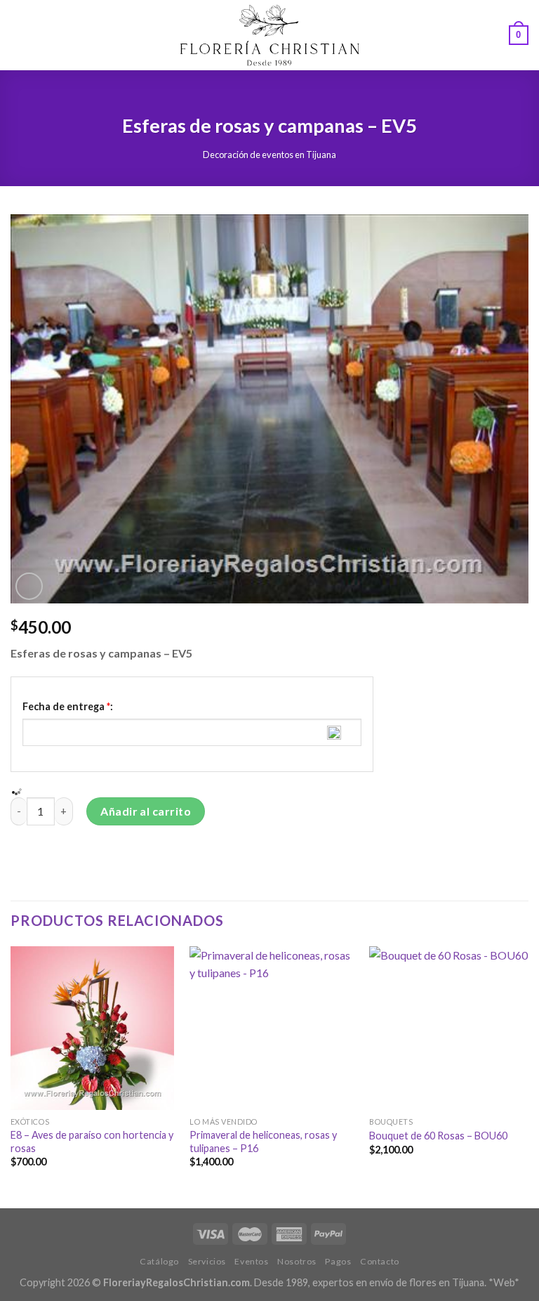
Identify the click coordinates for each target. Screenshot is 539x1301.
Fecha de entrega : (67, 706)
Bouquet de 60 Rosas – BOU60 (438, 1136)
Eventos (251, 1261)
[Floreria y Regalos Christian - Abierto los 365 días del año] (270, 35)
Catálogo (159, 1261)
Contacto (379, 1261)
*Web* (503, 1282)
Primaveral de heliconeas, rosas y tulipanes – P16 (263, 1141)
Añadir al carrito (145, 811)
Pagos (338, 1261)
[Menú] (19, 35)
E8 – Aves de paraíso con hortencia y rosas (92, 1141)
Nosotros (297, 1261)
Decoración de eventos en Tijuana (269, 154)
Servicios (207, 1261)
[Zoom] (29, 586)
